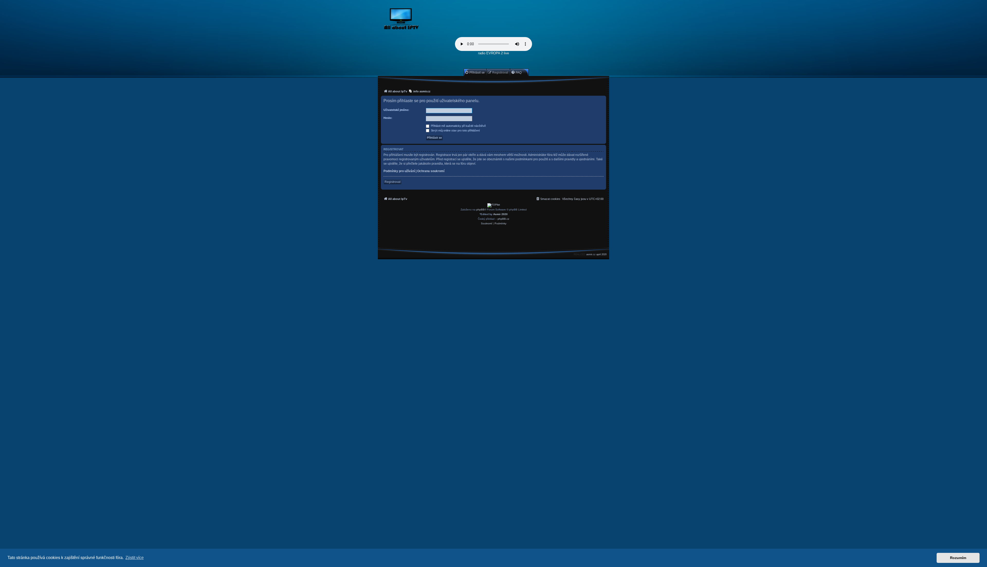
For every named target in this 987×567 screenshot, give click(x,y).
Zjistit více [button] (134, 557)
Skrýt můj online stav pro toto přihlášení (455, 130)
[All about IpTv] (413, 20)
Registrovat (392, 182)
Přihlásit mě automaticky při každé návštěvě (458, 125)
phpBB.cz (503, 218)
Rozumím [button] (958, 558)
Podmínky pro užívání (399, 171)
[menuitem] (475, 72)
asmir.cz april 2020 (596, 254)
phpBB (480, 209)
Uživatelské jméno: (396, 109)
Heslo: (387, 117)
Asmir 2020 (500, 214)
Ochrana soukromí (430, 171)
